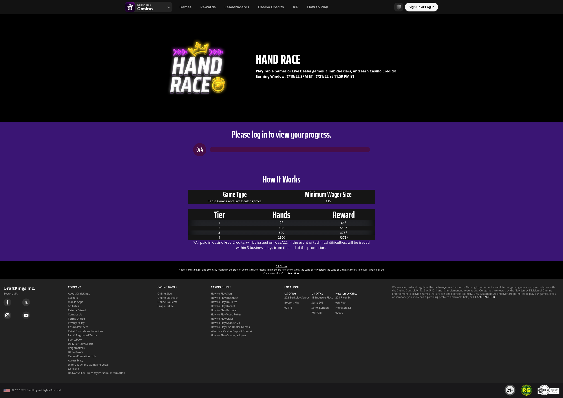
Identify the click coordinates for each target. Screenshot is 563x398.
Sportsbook (75, 339)
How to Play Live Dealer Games (230, 327)
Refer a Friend (77, 310)
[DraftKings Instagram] (7, 315)
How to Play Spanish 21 (225, 322)
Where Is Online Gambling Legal (88, 364)
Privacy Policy (76, 322)
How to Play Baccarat (224, 310)
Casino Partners (78, 327)
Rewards (208, 7)
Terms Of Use (76, 318)
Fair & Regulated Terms (82, 335)
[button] (281, 270)
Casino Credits (271, 7)
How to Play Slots (221, 293)
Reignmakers (76, 348)
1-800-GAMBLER (485, 297)
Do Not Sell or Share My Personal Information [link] (96, 373)
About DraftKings (79, 293)
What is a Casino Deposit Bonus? (231, 331)
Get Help (73, 368)
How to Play (317, 7)
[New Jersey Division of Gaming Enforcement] (548, 394)
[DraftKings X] (26, 302)
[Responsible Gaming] (398, 7)
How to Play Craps (222, 318)
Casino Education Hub (82, 356)
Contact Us (75, 314)
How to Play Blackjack (224, 297)
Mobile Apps (75, 302)
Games (185, 7)
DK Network (75, 352)
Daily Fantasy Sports (80, 343)
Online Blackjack (167, 297)
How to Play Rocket (223, 306)
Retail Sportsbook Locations (85, 331)
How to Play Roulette (224, 302)
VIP (295, 7)
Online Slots (165, 293)
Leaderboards (237, 7)
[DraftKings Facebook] (7, 302)
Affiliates (73, 306)
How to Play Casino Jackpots (228, 335)
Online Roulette (167, 302)
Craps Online (165, 306)
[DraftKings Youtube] (26, 315)
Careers (73, 297)
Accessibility (75, 360)
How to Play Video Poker (226, 314)
